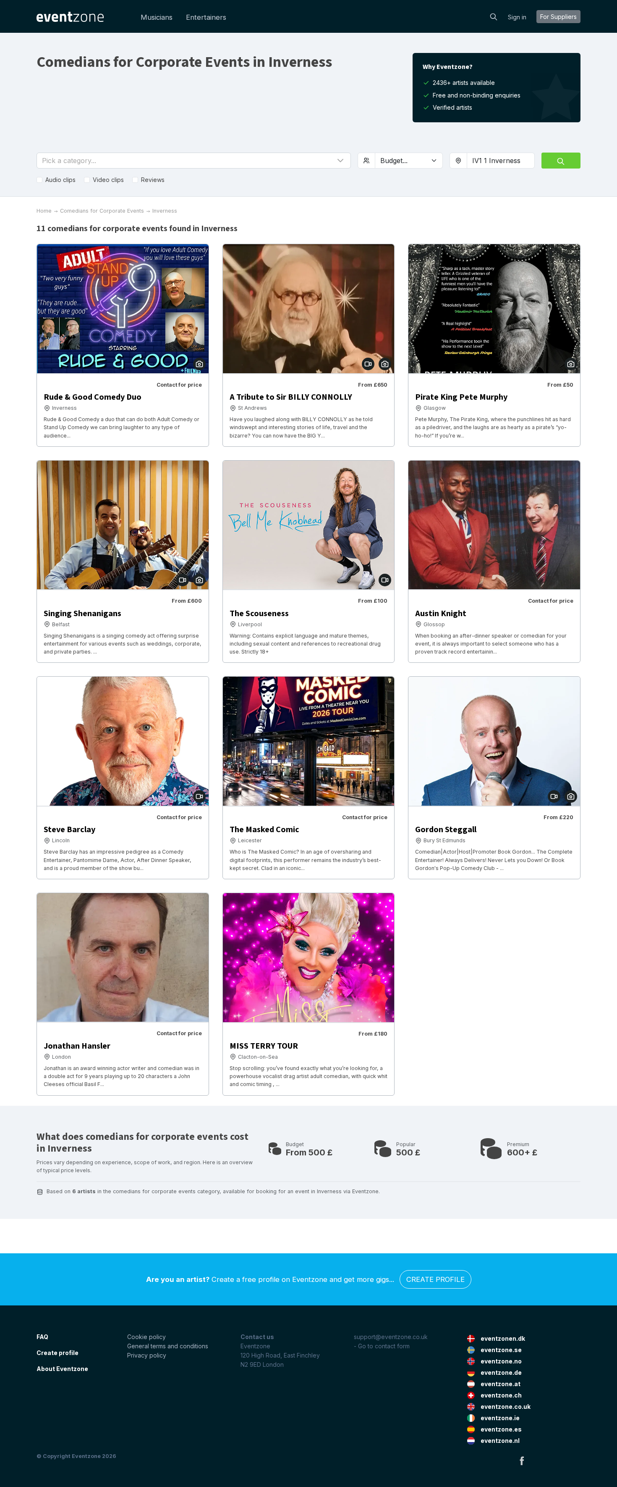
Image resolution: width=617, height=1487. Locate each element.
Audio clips (60, 179)
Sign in (517, 17)
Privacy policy (146, 1355)
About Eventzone (62, 1368)
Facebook (521, 1460)
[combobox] (501, 161)
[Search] (493, 16)
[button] (194, 161)
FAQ (42, 1336)
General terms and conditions (167, 1346)
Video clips (108, 179)
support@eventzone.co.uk (391, 1336)
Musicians (157, 17)
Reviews (153, 179)
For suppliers (558, 16)
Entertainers (206, 17)
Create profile (435, 1279)
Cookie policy (146, 1336)
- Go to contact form (382, 1346)
